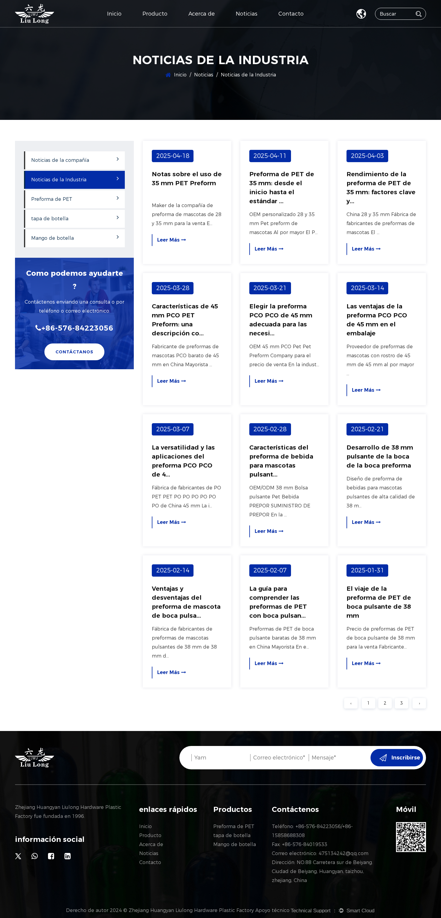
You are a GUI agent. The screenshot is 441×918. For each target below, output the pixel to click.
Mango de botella (52, 238)
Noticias (246, 13)
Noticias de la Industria (58, 180)
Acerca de (201, 13)
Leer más (169, 240)
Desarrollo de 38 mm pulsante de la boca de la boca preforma (379, 456)
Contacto (291, 13)
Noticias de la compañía (262, 27)
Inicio (114, 13)
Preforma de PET (161, 27)
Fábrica (197, 27)
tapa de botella (49, 218)
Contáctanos (74, 352)
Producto (154, 13)
